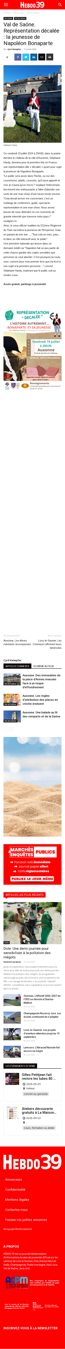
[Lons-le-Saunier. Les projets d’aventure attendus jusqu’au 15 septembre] (12, 1034)
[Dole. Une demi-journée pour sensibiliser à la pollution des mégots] (32, 923)
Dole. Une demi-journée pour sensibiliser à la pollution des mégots (27, 952)
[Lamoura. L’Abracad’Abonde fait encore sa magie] (12, 1052)
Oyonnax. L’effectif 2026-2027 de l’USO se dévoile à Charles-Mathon (42, 999)
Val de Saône (33, 12)
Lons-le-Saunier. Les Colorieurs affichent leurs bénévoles (47, 644)
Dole (7, 942)
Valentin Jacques (12, 961)
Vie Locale (19, 12)
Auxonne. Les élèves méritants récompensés (17, 642)
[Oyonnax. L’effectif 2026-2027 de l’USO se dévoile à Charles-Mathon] (12, 1000)
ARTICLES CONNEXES (17, 666)
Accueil (6, 12)
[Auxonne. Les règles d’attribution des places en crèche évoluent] (12, 700)
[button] (60, 4)
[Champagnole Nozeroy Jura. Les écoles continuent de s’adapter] (12, 1018)
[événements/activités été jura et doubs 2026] (32, 835)
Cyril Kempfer (14, 49)
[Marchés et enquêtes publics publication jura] (32, 883)
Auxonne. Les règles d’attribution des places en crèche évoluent (40, 699)
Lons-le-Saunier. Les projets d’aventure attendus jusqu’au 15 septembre (41, 1033)
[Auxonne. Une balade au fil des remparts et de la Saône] (12, 716)
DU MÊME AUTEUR (43, 666)
